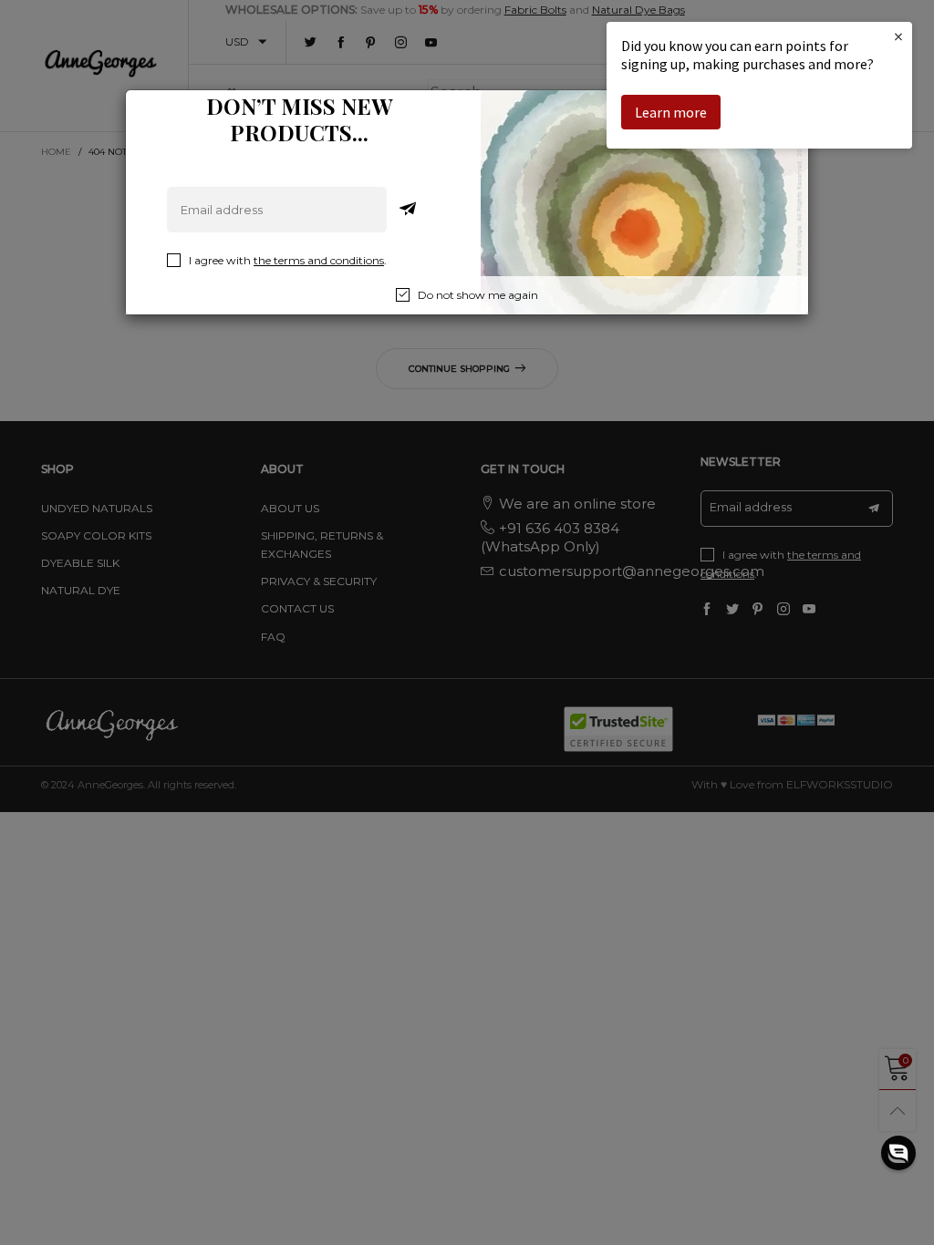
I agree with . (288, 260)
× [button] (898, 36)
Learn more (671, 112)
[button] (898, 1153)
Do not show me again (478, 295)
